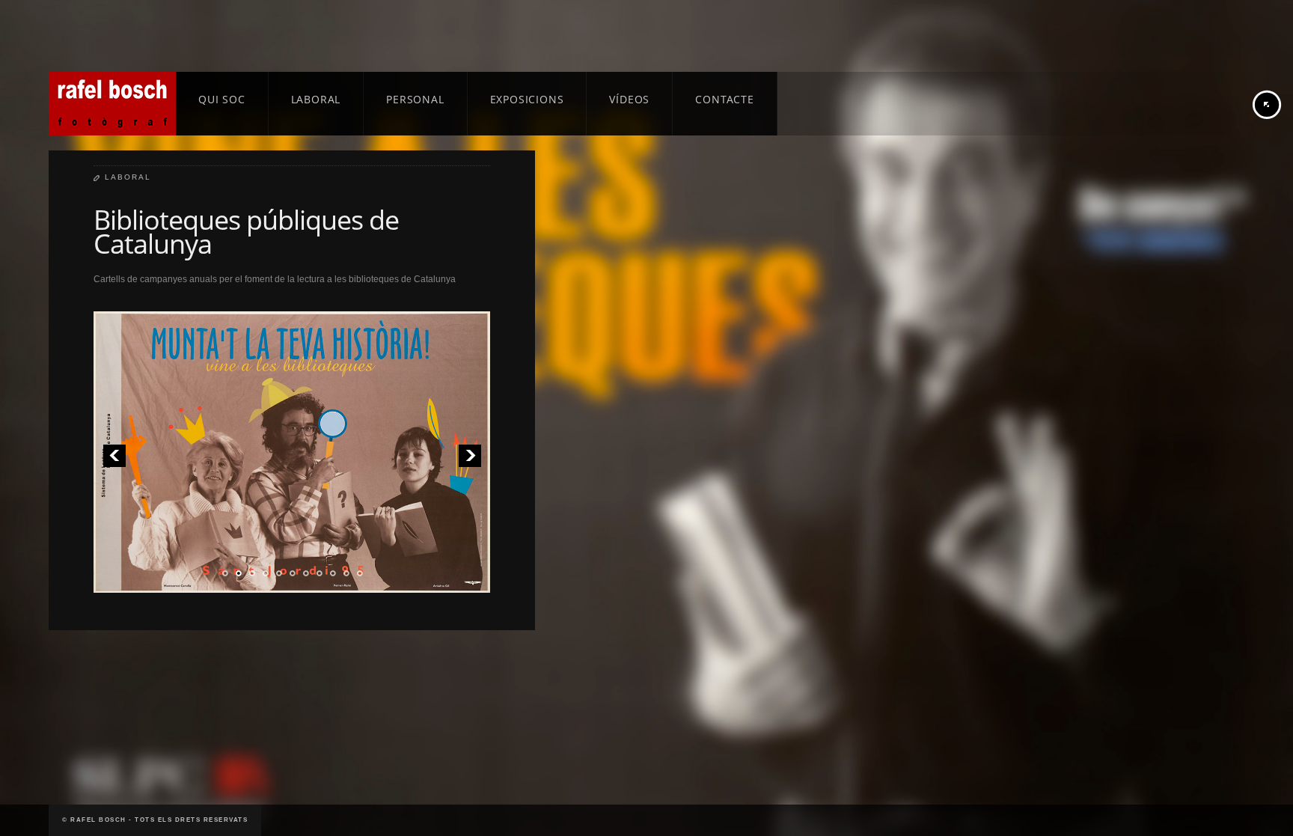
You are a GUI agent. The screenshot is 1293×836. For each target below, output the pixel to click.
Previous (114, 455)
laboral (128, 177)
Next (469, 455)
